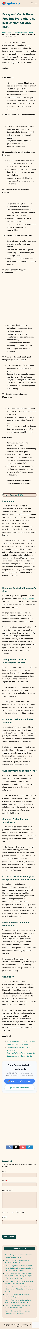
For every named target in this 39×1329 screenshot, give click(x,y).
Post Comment (9, 1237)
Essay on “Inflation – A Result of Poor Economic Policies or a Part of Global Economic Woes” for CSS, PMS (19, 1289)
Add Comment (7, 1190)
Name (4, 1171)
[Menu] (36, 3)
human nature (28, 599)
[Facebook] (9, 1147)
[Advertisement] (19, 302)
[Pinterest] (23, 1147)
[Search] (32, 3)
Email (4, 1180)
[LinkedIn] (29, 1147)
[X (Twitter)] (16, 1147)
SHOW (20, 495)
